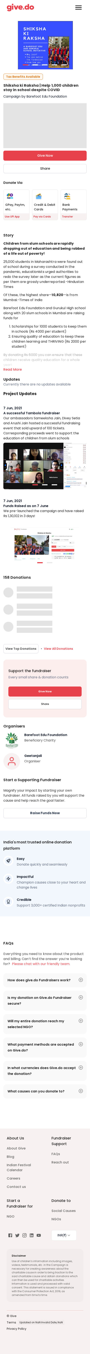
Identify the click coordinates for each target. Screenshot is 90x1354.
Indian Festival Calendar (19, 1167)
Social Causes (63, 1210)
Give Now (45, 155)
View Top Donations (20, 649)
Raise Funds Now (45, 813)
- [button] (26, 65)
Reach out (60, 1162)
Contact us (16, 1186)
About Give (16, 1148)
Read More (12, 369)
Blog (10, 1156)
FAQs (55, 1154)
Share (45, 168)
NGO (10, 1216)
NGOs (56, 1219)
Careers (13, 1178)
